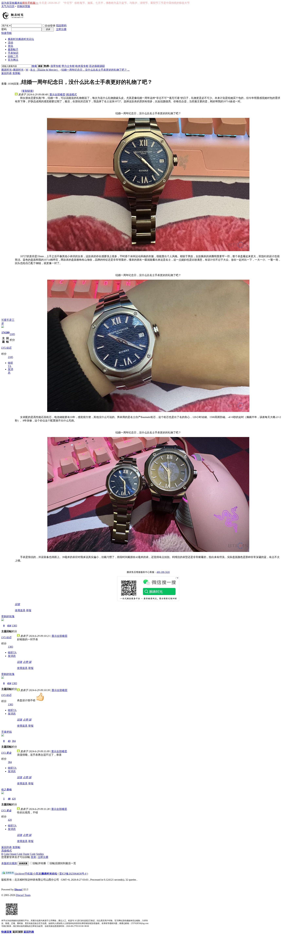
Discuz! (18, 889)
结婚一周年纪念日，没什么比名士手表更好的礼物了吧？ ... (95, 69)
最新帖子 (13, 49)
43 (9, 741)
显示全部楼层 (57, 94)
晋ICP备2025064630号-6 (72, 873)
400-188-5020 (163, 572)
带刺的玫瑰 (7, 616)
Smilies (40, 854)
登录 (33, 857)
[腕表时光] (13, 18)
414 (9, 625)
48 (9, 798)
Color (7, 854)
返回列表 (6, 73)
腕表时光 (21, 39)
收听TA (12, 652)
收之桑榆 (6, 789)
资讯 (10, 46)
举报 (28, 610)
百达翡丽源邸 (97, 66)
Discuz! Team (23, 895)
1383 (14, 625)
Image (13, 854)
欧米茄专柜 (81, 66)
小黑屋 (37, 873)
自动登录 (50, 25)
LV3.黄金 (6, 752)
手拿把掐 (6, 731)
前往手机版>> (30, 2)
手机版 (29, 873)
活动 (10, 42)
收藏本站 (17, 2)
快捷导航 (6, 33)
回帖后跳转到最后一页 (63, 863)
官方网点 (13, 59)
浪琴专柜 (55, 66)
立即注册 (61, 29)
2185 (12, 334)
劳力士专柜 (68, 66)
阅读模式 (71, 94)
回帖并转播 (39, 863)
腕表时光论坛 (49, 873)
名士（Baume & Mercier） (44, 69)
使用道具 (20, 610)
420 (14, 798)
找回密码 (61, 25)
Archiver (19, 873)
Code (33, 854)
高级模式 (6, 850)
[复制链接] (27, 91)
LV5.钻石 (6, 347)
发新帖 (16, 73)
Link (19, 854)
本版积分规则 (9, 863)
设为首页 (6, 2)
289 (7, 332)
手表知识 (13, 52)
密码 (4, 29)
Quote (26, 854)
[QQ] (8, 873)
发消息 (12, 656)
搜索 (34, 66)
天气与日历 (7, 6)
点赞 (26, 662)
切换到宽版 (23, 6)
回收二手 (13, 56)
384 (14, 741)
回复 (17, 604)
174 (3, 332)
